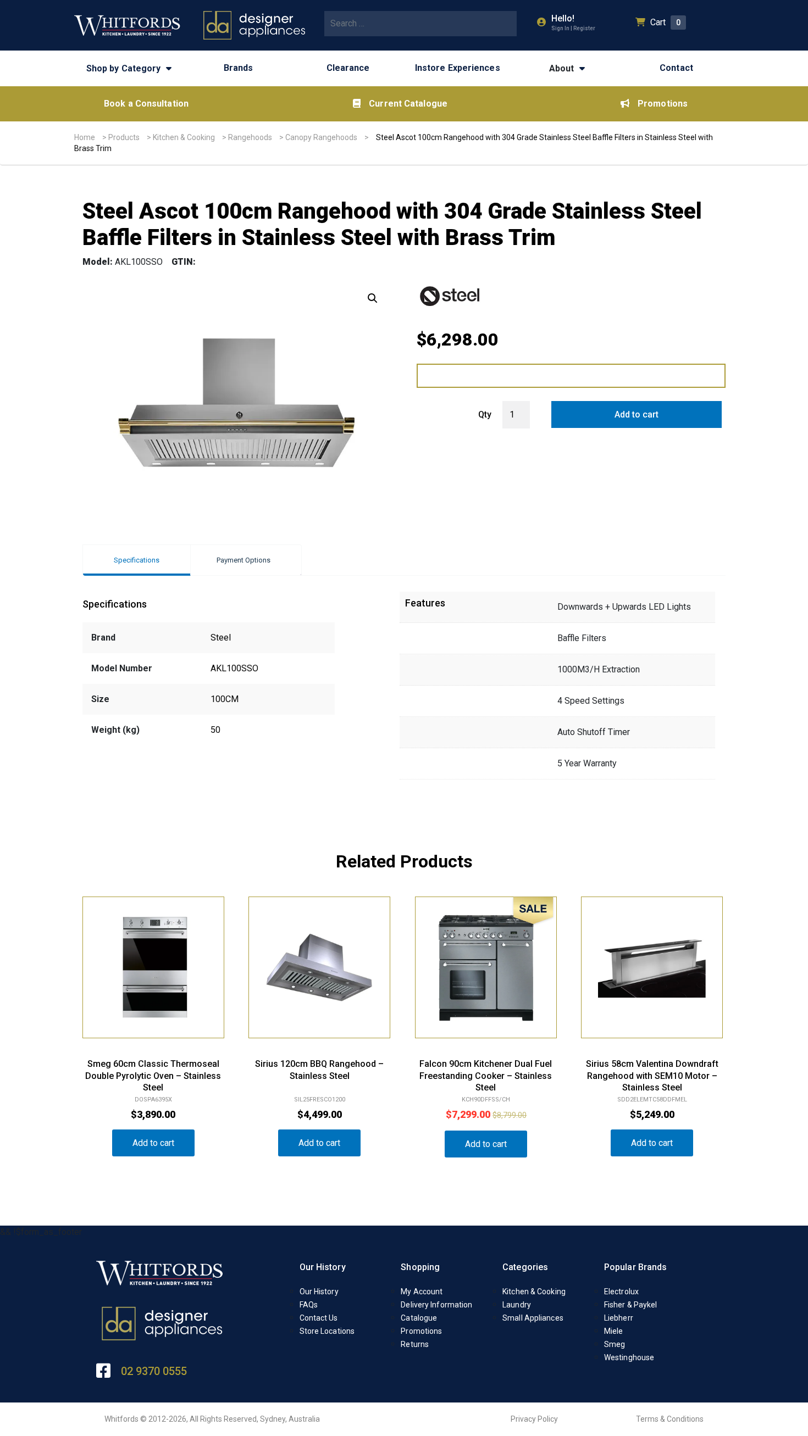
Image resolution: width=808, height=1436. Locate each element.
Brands (238, 68)
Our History (323, 1267)
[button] (373, 298)
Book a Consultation (146, 103)
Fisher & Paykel (630, 1304)
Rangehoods (250, 137)
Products (124, 137)
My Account (421, 1291)
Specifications (136, 560)
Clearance (348, 68)
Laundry (516, 1304)
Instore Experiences (457, 68)
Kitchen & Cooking (184, 137)
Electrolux (621, 1291)
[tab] (136, 560)
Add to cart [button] (153, 1143)
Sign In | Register (573, 28)
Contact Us (319, 1317)
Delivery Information (436, 1304)
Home (84, 137)
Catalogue (419, 1317)
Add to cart (636, 414)
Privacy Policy (534, 1419)
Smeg (614, 1344)
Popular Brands (635, 1267)
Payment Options (243, 560)
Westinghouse (629, 1357)
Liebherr (618, 1317)
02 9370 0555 (154, 1371)
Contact (676, 68)
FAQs (309, 1304)
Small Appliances (532, 1317)
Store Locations (327, 1331)
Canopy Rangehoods (321, 137)
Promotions (663, 103)
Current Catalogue (408, 103)
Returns (415, 1344)
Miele (613, 1331)
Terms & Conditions (670, 1419)
